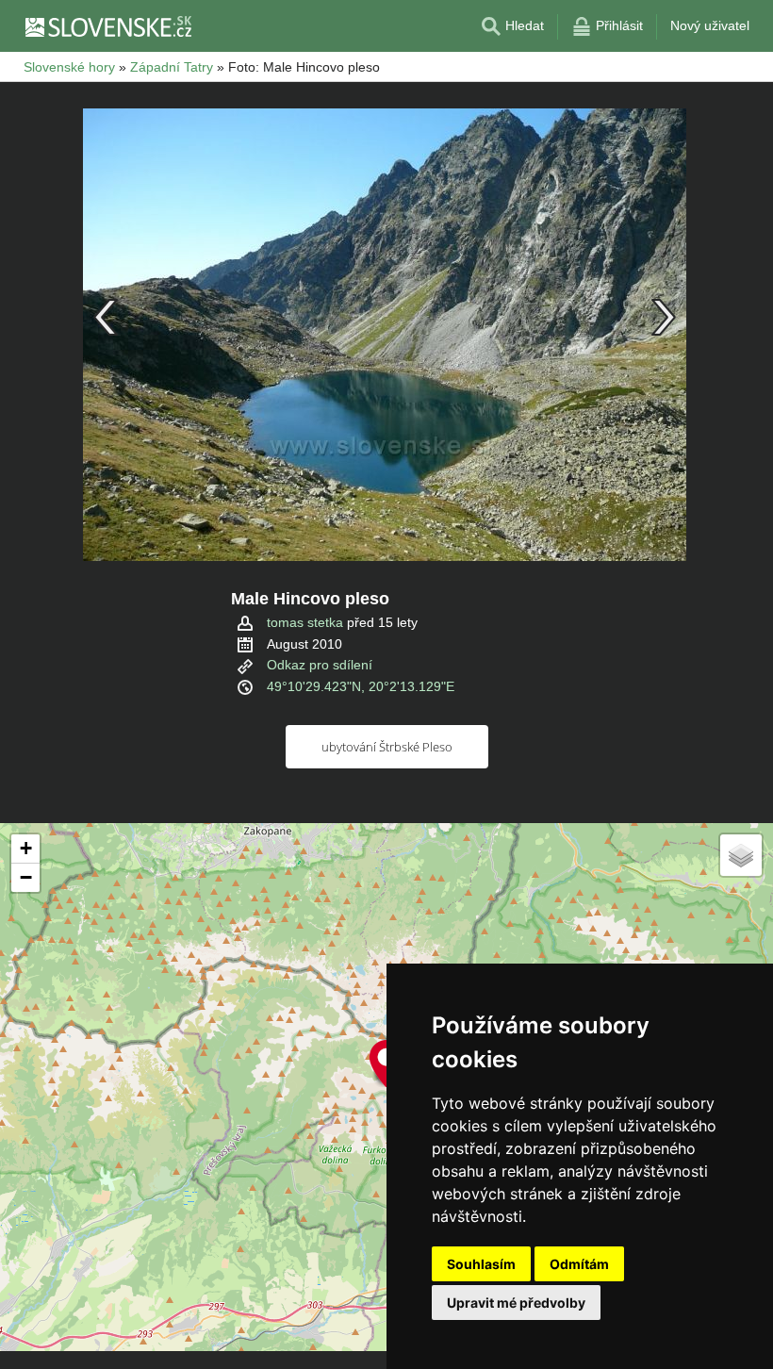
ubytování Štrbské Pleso (386, 746)
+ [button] (26, 848)
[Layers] (741, 855)
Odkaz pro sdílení (319, 664)
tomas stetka (305, 622)
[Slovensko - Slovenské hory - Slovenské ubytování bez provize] (107, 26)
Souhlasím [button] (481, 1264)
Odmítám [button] (579, 1264)
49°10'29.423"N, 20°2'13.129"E (360, 686)
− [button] (26, 877)
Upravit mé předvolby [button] (516, 1303)
